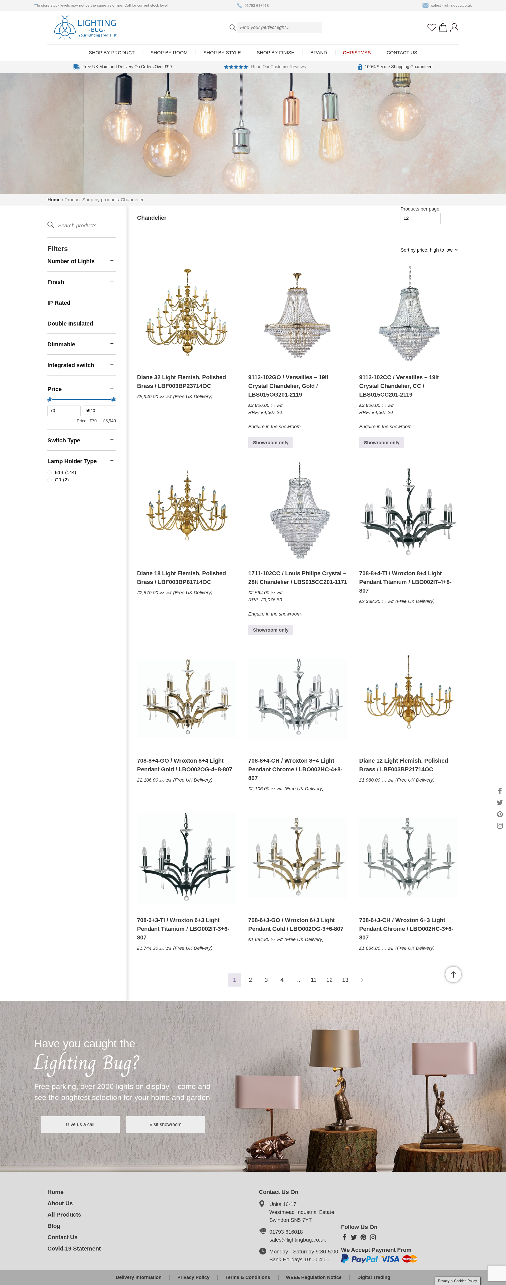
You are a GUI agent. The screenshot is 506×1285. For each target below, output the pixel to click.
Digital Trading (373, 1277)
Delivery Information (139, 1277)
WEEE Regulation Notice (314, 1277)
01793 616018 (257, 5)
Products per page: (421, 209)
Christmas (357, 52)
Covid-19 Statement (74, 1248)
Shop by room (169, 52)
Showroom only (271, 442)
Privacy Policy (193, 1277)
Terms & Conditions (247, 1277)
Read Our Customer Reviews (278, 66)
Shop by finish (276, 52)
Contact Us (402, 52)
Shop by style (222, 52)
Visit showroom (165, 1124)
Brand (318, 52)
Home (54, 199)
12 (329, 980)
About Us (60, 1203)
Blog (53, 1226)
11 (314, 980)
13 (345, 980)
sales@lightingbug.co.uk (451, 5)
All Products (64, 1214)
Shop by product (112, 52)
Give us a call (80, 1124)
